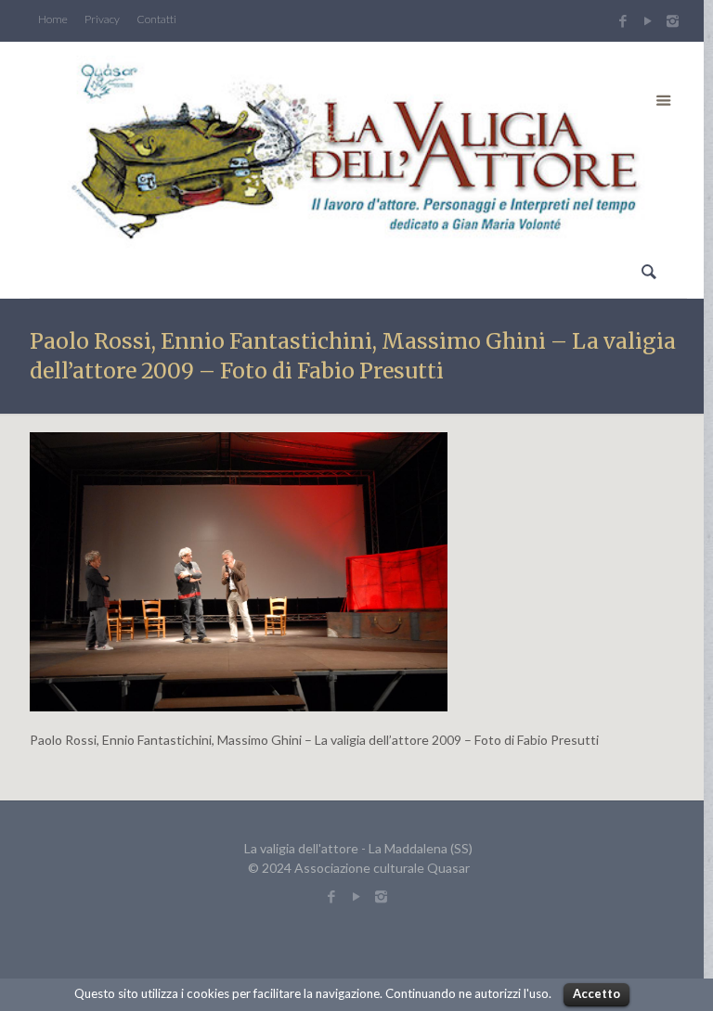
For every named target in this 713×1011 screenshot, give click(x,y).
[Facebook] (622, 20)
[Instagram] (675, 20)
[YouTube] (647, 20)
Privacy (102, 19)
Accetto (596, 993)
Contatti (156, 19)
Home (53, 19)
